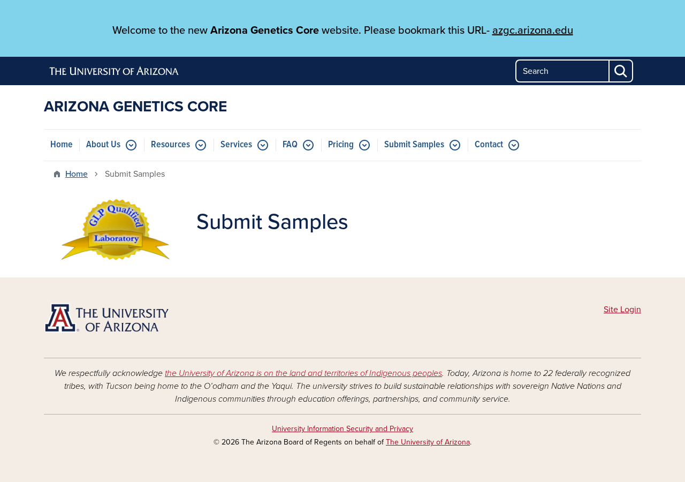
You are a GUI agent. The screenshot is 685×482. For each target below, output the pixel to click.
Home (61, 145)
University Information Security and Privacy (342, 428)
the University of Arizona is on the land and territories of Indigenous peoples (303, 373)
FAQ (290, 145)
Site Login (622, 309)
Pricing (341, 145)
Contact (489, 145)
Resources (170, 145)
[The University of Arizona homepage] (114, 71)
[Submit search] (621, 70)
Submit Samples (414, 145)
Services (236, 145)
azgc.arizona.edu (532, 30)
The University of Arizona (428, 442)
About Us (103, 145)
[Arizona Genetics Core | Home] (139, 318)
